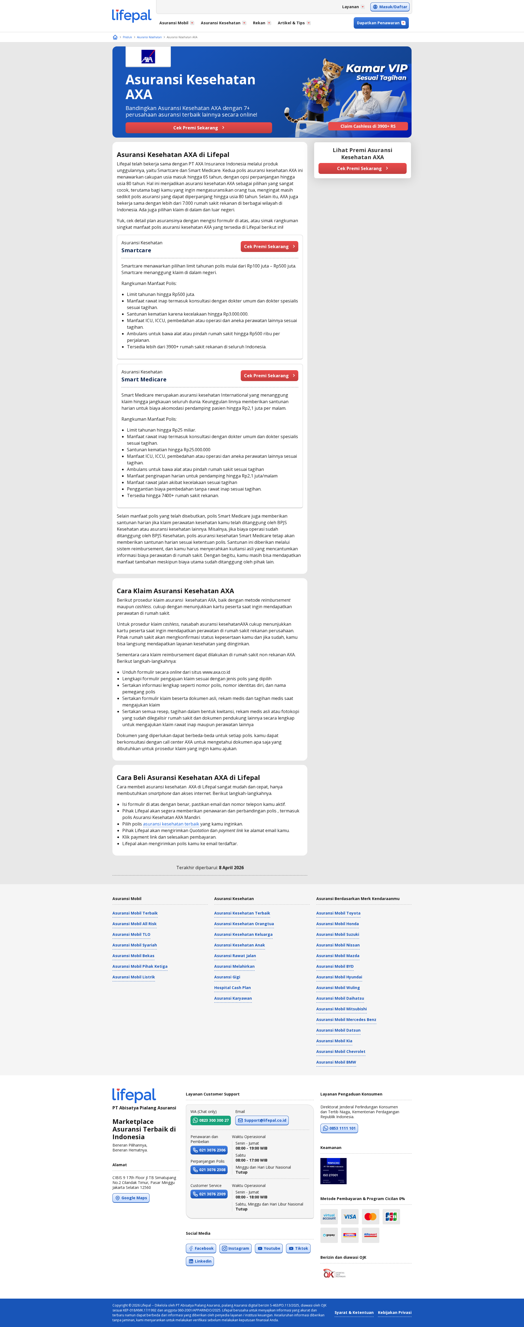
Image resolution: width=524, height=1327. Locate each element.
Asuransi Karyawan (233, 998)
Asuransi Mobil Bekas (133, 955)
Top (506, 1317)
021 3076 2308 (212, 1169)
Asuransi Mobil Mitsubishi (341, 1008)
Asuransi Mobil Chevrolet (340, 1051)
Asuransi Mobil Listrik (133, 976)
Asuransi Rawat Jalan (235, 955)
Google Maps (134, 1197)
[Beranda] (115, 37)
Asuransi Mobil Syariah (134, 945)
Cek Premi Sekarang (195, 128)
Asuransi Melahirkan (234, 966)
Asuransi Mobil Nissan (338, 945)
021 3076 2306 (212, 1150)
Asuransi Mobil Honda (337, 923)
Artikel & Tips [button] (291, 22)
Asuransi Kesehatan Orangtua (244, 923)
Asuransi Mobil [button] (173, 22)
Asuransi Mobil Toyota (338, 913)
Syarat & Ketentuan (354, 1312)
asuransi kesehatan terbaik (171, 824)
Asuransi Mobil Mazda (337, 955)
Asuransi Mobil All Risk (134, 923)
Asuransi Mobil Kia (334, 1040)
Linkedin (203, 1261)
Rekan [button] (259, 22)
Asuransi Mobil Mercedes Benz (346, 1019)
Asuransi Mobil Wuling (338, 987)
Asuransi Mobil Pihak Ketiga (140, 966)
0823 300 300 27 (214, 1120)
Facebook (204, 1248)
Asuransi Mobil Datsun (338, 1030)
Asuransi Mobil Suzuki (337, 934)
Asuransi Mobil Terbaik (135, 913)
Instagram (238, 1248)
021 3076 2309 (212, 1194)
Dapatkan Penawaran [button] (378, 22)
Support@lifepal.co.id (265, 1120)
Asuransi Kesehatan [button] (220, 22)
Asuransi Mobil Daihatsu (340, 998)
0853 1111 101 (342, 1128)
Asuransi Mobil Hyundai (339, 976)
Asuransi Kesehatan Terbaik (242, 913)
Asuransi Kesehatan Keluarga (243, 934)
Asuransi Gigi (227, 976)
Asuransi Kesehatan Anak (239, 945)
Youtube (272, 1248)
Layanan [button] (350, 6)
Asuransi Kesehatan (149, 37)
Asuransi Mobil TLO (131, 934)
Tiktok (301, 1248)
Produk (127, 37)
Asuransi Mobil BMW (336, 1062)
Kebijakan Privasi (395, 1312)
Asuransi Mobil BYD (335, 966)
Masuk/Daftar (393, 6)
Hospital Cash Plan (232, 987)
